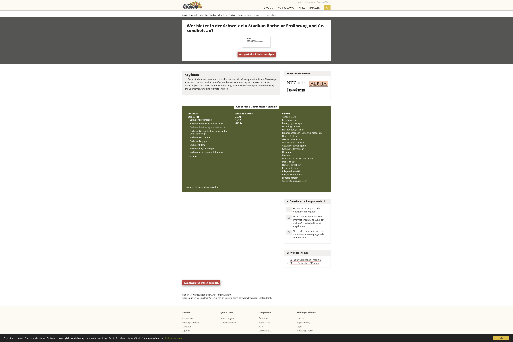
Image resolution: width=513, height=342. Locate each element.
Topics (301, 7)
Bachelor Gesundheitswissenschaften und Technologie (209, 132)
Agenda (186, 330)
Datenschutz (265, 330)
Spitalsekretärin (290, 177)
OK (501, 337)
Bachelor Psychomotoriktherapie (206, 152)
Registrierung (303, 322)
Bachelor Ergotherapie (201, 119)
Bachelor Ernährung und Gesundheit (208, 127)
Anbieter (186, 326)
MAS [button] (237, 123)
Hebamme (287, 152)
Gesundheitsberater (292, 139)
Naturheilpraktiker (291, 164)
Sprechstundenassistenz (294, 180)
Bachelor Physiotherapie (202, 148)
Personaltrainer (290, 168)
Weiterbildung (286, 7)
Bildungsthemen (190, 322)
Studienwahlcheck (229, 322)
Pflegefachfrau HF (291, 171)
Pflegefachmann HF (292, 174)
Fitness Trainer (289, 136)
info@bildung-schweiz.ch (237, 297)
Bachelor (241, 15)
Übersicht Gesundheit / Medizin (203, 187)
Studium (268, 7)
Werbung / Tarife (305, 330)
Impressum (264, 322)
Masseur (286, 155)
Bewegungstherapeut (293, 123)
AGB (261, 326)
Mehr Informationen (174, 338)
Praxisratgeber (227, 318)
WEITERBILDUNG (244, 113)
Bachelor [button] (192, 116)
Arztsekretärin (289, 116)
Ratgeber (314, 7)
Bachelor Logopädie (200, 141)
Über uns (263, 318)
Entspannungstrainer (293, 129)
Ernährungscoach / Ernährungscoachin (302, 132)
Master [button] (191, 156)
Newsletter (187, 318)
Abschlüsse (222, 15)
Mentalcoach (288, 161)
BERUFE (286, 113)
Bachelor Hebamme (200, 137)
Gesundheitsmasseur (293, 148)
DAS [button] (237, 120)
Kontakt (300, 318)
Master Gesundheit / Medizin (304, 263)
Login (299, 326)
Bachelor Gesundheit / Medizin (305, 259)
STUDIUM (193, 113)
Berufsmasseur (290, 120)
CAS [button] (237, 116)
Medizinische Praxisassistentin (297, 158)
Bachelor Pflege (197, 144)
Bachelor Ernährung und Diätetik (206, 123)
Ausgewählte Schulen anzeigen (256, 54)
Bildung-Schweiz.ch (189, 15)
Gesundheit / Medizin (207, 15)
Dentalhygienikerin (291, 126)
